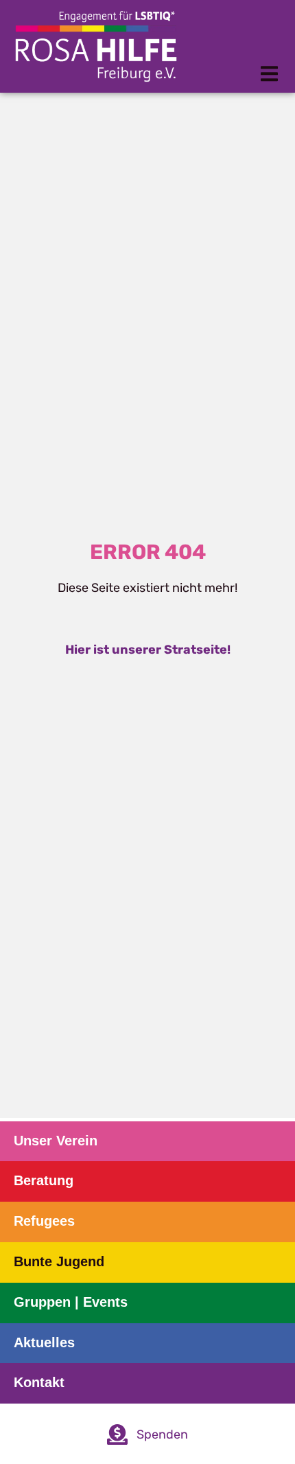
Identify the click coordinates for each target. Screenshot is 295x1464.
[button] (269, 74)
